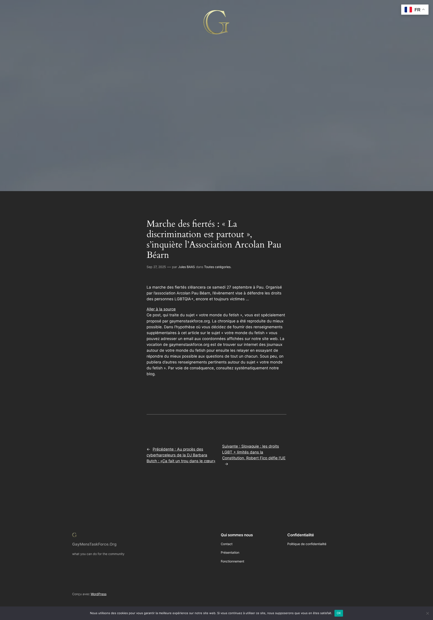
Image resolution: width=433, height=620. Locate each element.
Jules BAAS (186, 267)
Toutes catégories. (217, 267)
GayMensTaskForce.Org (94, 544)
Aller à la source (161, 309)
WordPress (98, 594)
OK (339, 613)
